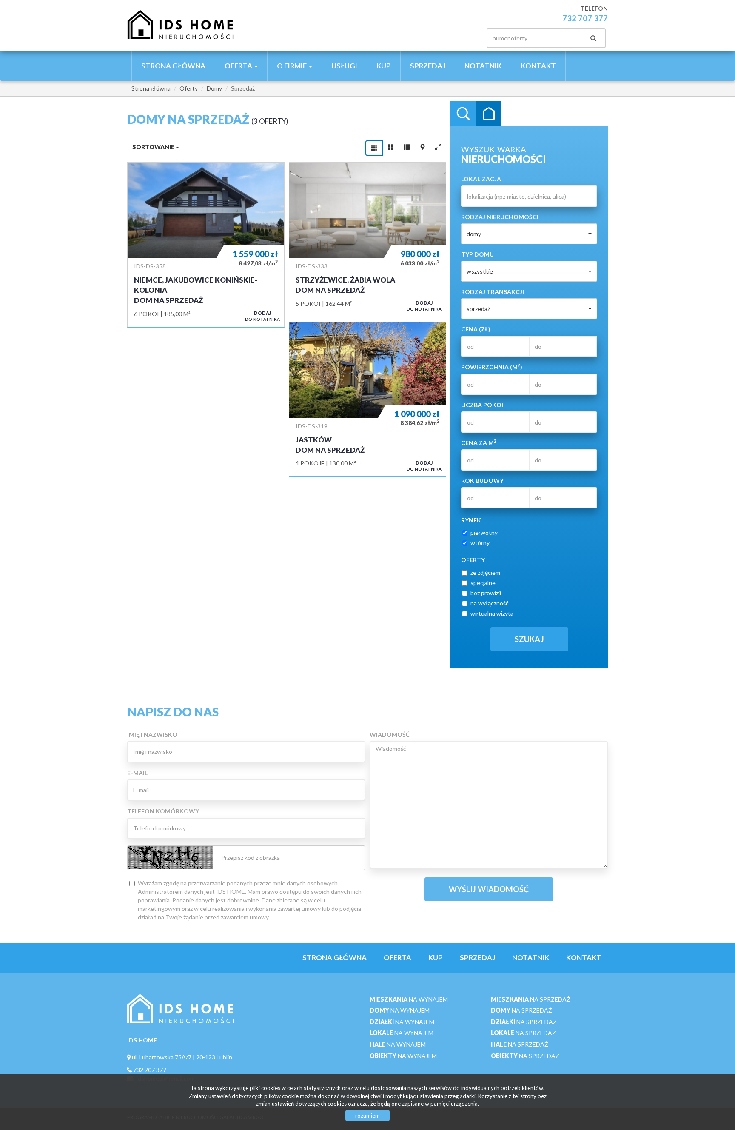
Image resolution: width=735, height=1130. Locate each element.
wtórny (480, 542)
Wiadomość (390, 734)
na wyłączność (489, 603)
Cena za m (478, 442)
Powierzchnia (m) (491, 367)
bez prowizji (485, 592)
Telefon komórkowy (163, 811)
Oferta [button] (239, 65)
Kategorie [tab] (488, 113)
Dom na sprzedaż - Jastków (367, 399)
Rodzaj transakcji (492, 291)
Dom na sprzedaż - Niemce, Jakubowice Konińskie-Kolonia (206, 245)
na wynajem (409, 999)
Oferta (397, 957)
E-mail (137, 772)
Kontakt (538, 65)
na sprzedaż (530, 999)
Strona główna (173, 65)
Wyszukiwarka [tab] (463, 113)
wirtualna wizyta (491, 613)
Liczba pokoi (482, 404)
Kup (383, 65)
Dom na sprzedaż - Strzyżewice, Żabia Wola (367, 240)
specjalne (483, 582)
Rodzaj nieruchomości (499, 216)
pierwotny (484, 532)
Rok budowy (482, 480)
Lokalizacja (481, 179)
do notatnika (262, 316)
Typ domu (477, 254)
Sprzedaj (427, 65)
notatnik (482, 65)
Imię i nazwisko (152, 734)
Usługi (344, 65)
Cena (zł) (475, 329)
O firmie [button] (292, 65)
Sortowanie (154, 147)
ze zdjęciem (485, 572)
